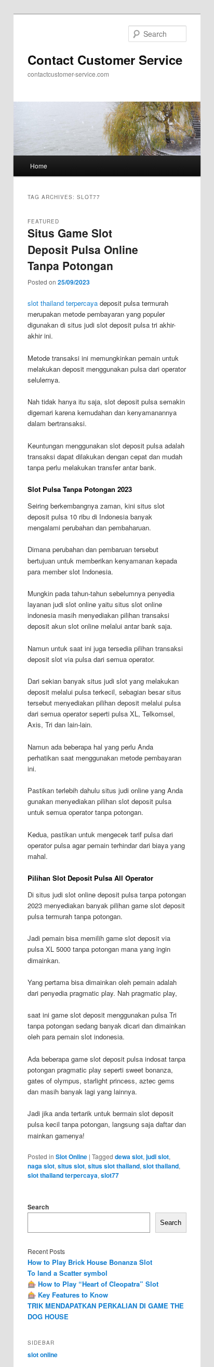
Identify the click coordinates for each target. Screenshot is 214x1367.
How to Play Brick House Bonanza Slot (90, 1262)
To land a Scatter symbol (68, 1273)
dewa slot (129, 1156)
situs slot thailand (114, 1166)
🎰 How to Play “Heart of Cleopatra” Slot (93, 1284)
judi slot (157, 1156)
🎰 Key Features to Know (68, 1295)
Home (38, 165)
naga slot (41, 1166)
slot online (43, 1354)
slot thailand (161, 1166)
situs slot (71, 1166)
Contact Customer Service (105, 59)
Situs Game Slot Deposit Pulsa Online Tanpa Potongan (83, 249)
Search (38, 1206)
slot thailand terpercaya (63, 303)
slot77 (110, 1175)
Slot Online (71, 1156)
